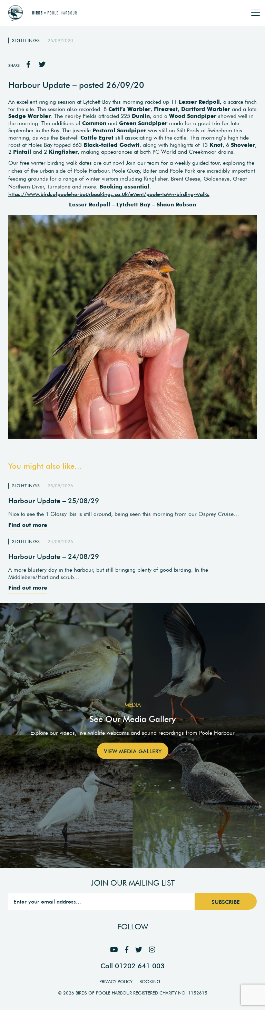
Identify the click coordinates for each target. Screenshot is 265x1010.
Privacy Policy (115, 982)
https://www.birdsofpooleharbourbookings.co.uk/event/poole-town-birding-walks (108, 194)
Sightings (26, 40)
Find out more (27, 524)
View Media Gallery (132, 751)
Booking (149, 982)
